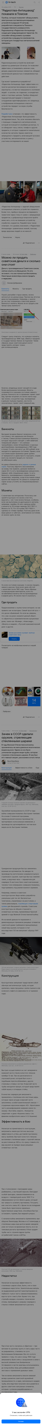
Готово (21, 1421)
